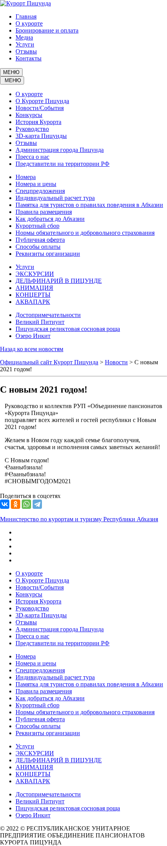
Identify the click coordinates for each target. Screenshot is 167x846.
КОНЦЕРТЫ (33, 294)
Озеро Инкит (33, 336)
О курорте (29, 23)
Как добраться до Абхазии (50, 218)
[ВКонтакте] (4, 504)
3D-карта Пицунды (41, 136)
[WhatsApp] (26, 504)
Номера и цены (36, 184)
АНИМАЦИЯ (34, 287)
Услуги (25, 44)
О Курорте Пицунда (42, 101)
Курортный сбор (37, 225)
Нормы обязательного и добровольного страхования (85, 232)
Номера (26, 177)
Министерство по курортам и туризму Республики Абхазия (79, 519)
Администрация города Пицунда (60, 149)
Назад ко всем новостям (31, 349)
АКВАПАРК (33, 301)
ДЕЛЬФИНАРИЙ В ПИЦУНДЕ (59, 280)
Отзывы (26, 51)
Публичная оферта (40, 239)
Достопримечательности (48, 315)
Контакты (29, 58)
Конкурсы (29, 115)
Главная (26, 16)
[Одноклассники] (15, 504)
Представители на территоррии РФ (63, 163)
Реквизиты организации (48, 253)
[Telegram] (37, 504)
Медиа (24, 37)
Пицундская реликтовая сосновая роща (68, 329)
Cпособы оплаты (38, 246)
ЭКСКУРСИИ (35, 274)
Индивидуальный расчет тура (55, 198)
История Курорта (38, 122)
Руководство (32, 129)
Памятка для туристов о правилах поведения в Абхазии (89, 205)
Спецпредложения (40, 191)
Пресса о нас (32, 156)
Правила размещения (44, 211)
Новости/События (40, 108)
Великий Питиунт (40, 322)
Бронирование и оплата (47, 30)
